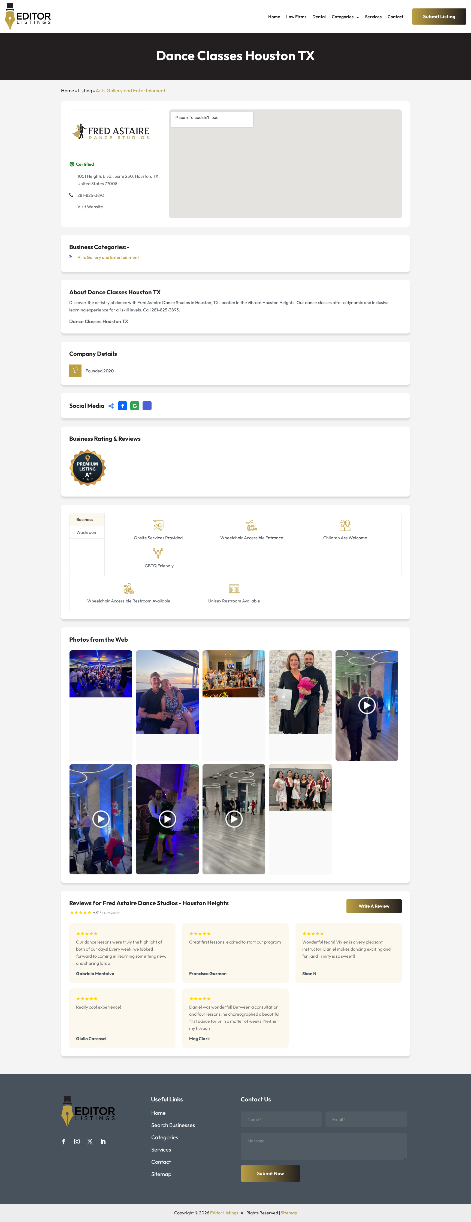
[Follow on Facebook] (63, 1141)
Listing (85, 90)
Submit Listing (439, 16)
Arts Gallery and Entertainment (130, 90)
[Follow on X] (89, 1141)
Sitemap (161, 1174)
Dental (319, 16)
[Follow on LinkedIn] (103, 1141)
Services (373, 16)
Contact (395, 16)
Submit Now (270, 1173)
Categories (343, 16)
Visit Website (90, 206)
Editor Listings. (225, 1212)
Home (274, 16)
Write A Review (374, 906)
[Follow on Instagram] (76, 1141)
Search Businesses (173, 1125)
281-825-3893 (91, 195)
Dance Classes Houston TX (98, 321)
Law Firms (296, 16)
